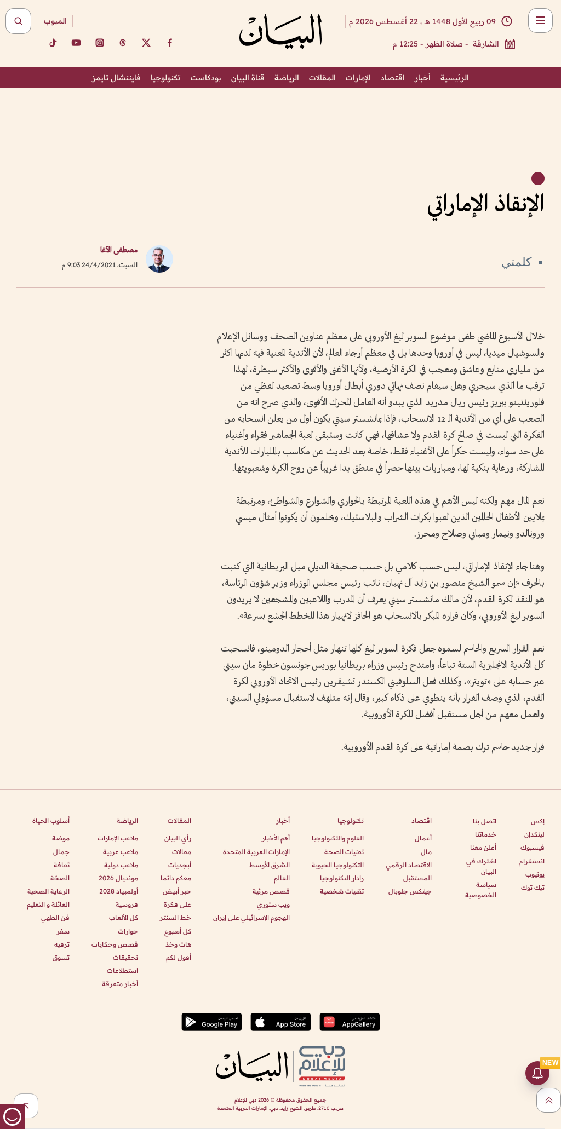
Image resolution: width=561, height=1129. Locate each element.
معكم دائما (176, 878)
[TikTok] (52, 42)
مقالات (181, 852)
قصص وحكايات (114, 944)
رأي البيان (177, 838)
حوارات (128, 931)
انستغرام (532, 861)
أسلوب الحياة (51, 820)
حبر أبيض (177, 891)
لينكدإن (534, 834)
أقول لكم (178, 957)
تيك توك (533, 887)
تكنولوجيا (166, 78)
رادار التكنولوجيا (342, 878)
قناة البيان (248, 78)
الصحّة (60, 878)
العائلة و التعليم (48, 904)
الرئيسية (454, 78)
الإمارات (358, 78)
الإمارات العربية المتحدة (256, 852)
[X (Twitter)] (146, 42)
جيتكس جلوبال (410, 891)
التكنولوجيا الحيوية (338, 865)
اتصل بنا (484, 821)
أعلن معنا (483, 847)
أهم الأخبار (276, 838)
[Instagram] (99, 42)
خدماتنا (485, 834)
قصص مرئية (271, 891)
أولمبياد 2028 (118, 891)
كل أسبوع (177, 931)
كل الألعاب (123, 917)
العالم (282, 878)
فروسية (127, 904)
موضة (61, 838)
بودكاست (206, 78)
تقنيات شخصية (342, 891)
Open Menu (540, 20)
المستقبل (417, 878)
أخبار (423, 78)
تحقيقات (125, 957)
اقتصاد (393, 78)
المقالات (322, 78)
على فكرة (177, 904)
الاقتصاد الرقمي (409, 865)
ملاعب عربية (120, 852)
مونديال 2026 (118, 878)
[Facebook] (170, 42)
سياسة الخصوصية (480, 889)
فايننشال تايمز (116, 78)
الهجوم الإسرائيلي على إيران (251, 917)
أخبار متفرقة (120, 984)
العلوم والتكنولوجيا (338, 838)
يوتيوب (535, 874)
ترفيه (62, 944)
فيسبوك (532, 847)
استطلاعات (122, 970)
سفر (63, 931)
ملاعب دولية (121, 865)
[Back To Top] (548, 1100)
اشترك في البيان (481, 866)
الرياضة (286, 78)
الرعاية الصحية (48, 891)
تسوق (61, 957)
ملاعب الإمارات (118, 838)
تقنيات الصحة (344, 852)
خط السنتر (175, 917)
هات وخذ (178, 944)
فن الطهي (55, 917)
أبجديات (179, 865)
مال (426, 852)
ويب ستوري (273, 904)
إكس (538, 821)
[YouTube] (76, 42)
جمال (61, 852)
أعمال (423, 838)
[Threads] (122, 42)
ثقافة (62, 865)
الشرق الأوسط (269, 865)
